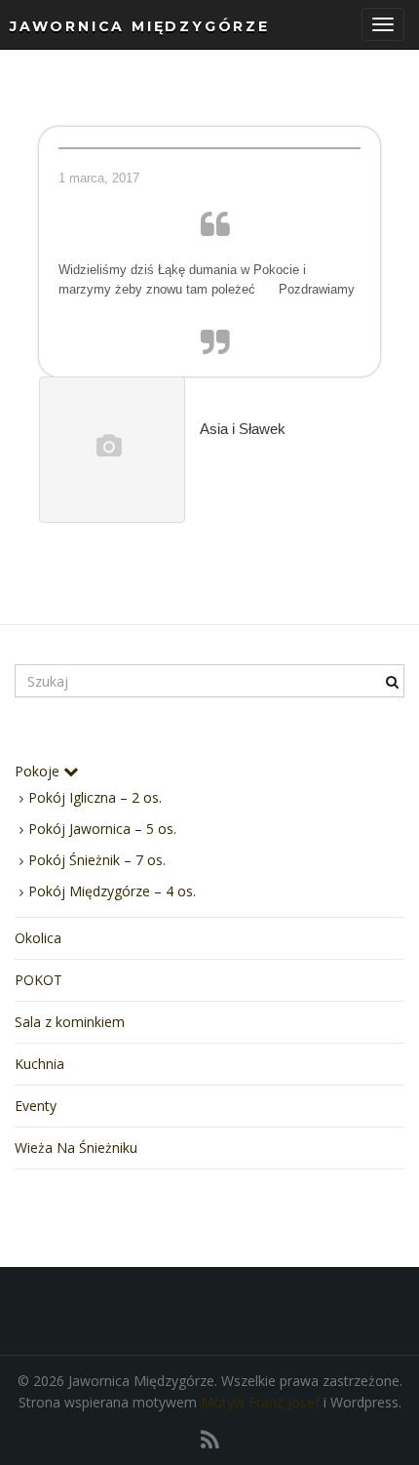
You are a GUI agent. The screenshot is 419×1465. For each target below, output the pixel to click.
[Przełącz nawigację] (383, 24)
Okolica (38, 938)
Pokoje (39, 771)
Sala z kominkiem (70, 1021)
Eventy (36, 1105)
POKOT (38, 979)
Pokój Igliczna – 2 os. (95, 797)
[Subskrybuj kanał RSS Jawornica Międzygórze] (210, 1439)
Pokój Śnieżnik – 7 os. (97, 860)
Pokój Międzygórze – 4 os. (112, 891)
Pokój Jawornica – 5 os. (102, 828)
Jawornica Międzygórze (140, 26)
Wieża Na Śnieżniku (76, 1147)
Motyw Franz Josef (260, 1402)
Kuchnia (39, 1063)
